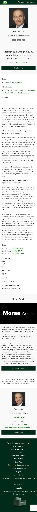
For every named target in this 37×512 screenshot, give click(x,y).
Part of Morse (18, 63)
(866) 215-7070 (17, 251)
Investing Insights (18, 446)
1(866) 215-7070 (18, 248)
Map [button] (25, 424)
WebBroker (18, 459)
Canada (18, 488)
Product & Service (18, 456)
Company (18, 452)
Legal (18, 472)
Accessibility (18, 475)
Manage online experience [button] (18, 465)
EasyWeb (18, 462)
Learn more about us (18, 368)
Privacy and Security (19, 468)
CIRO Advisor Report (18, 449)
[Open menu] (4, 2)
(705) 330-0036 (16, 82)
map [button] (33, 90)
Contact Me (18, 68)
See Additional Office (17, 93)
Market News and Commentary (19, 443)
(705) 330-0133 (18, 254)
